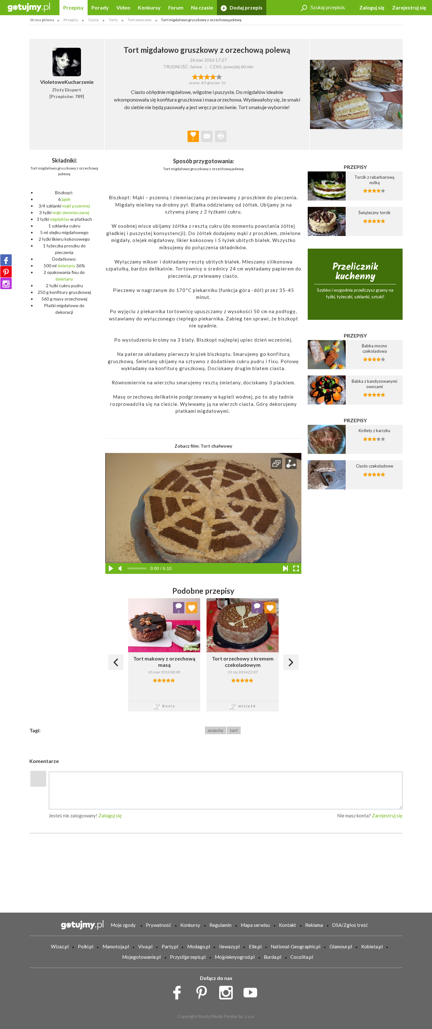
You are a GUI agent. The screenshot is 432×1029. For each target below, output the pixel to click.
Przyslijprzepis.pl (188, 957)
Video (123, 7)
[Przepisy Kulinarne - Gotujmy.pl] (29, 6)
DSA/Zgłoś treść (350, 925)
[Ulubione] (191, 607)
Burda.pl (272, 957)
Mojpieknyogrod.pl (235, 957)
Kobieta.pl (372, 946)
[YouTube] (253, 991)
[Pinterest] (6, 271)
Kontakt (287, 925)
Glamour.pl (341, 946)
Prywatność (158, 925)
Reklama (314, 925)
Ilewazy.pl (229, 946)
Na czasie (202, 7)
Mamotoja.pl (115, 946)
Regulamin (220, 925)
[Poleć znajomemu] (207, 136)
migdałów (59, 219)
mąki (66, 205)
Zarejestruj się (409, 7)
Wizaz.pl (60, 946)
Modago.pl (198, 946)
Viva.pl (145, 946)
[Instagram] (6, 283)
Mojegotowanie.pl (141, 957)
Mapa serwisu (255, 925)
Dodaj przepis (245, 7)
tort (234, 730)
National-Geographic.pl (295, 946)
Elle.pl (255, 946)
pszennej (81, 205)
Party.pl (170, 946)
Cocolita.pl (301, 957)
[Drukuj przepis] (220, 136)
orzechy (215, 730)
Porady (100, 7)
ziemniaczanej (75, 212)
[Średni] (201, 76)
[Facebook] (6, 260)
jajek (66, 199)
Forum (175, 7)
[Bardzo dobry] (213, 76)
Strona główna (42, 19)
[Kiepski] (195, 76)
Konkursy (149, 7)
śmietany (66, 265)
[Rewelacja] (219, 76)
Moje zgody (123, 925)
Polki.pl (85, 946)
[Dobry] (207, 76)
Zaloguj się (372, 7)
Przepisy (73, 7)
